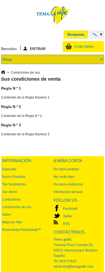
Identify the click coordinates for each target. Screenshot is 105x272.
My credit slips (64, 177)
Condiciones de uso (17, 207)
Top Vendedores (14, 184)
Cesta (84, 46)
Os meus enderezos (68, 184)
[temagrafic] (52, 15)
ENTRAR (38, 48)
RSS (66, 224)
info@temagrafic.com (77, 266)
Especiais (9, 169)
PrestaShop (29, 230)
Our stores (9, 192)
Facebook (70, 209)
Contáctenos (11, 199)
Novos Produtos (14, 177)
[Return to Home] (3, 72)
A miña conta (68, 160)
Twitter (67, 216)
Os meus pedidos (66, 169)
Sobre (6, 215)
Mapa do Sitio (12, 222)
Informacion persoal (68, 192)
